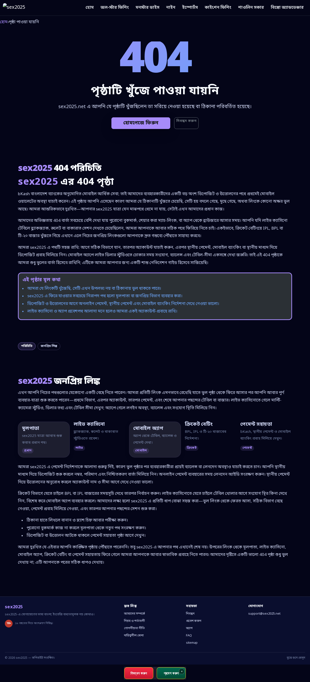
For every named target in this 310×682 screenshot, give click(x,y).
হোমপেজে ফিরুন (140, 123)
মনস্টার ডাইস (147, 7)
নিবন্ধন (190, 614)
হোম (89, 7)
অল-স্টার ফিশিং (115, 7)
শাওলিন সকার (251, 7)
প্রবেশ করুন (193, 621)
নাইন (170, 7)
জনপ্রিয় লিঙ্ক (49, 346)
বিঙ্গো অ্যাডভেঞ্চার (287, 7)
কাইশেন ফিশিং (218, 7)
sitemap (192, 643)
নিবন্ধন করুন (186, 121)
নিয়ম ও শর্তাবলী (134, 621)
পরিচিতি (26, 346)
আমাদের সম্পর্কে (134, 614)
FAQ (189, 636)
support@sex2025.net (264, 614)
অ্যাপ (189, 628)
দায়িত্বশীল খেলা (134, 636)
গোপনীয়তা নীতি (134, 628)
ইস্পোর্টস (190, 7)
